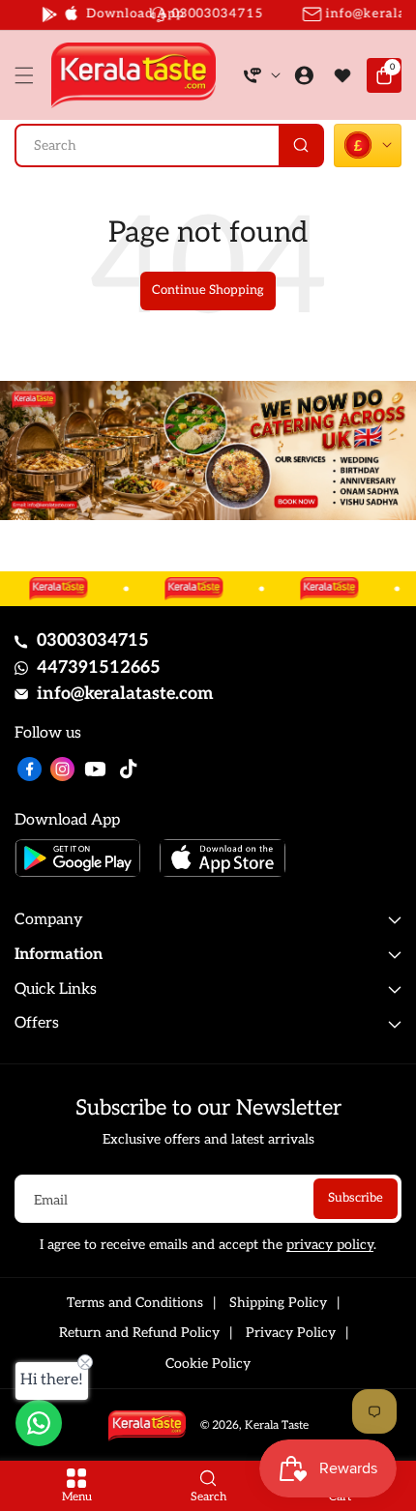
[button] (29, 75)
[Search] (300, 145)
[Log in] (303, 75)
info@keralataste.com (125, 693)
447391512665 (99, 667)
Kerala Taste (277, 1425)
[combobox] (169, 145)
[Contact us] (38, 1423)
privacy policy (329, 1244)
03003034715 (93, 640)
